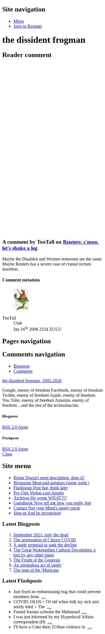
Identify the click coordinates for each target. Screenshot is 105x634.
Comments (22, 371)
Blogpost (21, 366)
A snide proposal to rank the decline (45, 545)
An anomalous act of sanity (37, 565)
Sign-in (37, 513)
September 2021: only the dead (40, 534)
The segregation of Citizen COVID (44, 539)
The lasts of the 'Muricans (36, 570)
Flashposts (40, 487)
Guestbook (52, 503)
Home (49, 477)
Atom (23, 427)
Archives (40, 498)
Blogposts (51, 482)
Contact (46, 508)
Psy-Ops (38, 492)
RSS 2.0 (10, 427)
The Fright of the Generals (36, 560)
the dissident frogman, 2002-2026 (32, 380)
